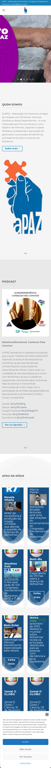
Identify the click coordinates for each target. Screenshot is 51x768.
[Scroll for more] (25, 253)
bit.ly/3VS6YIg (18, 404)
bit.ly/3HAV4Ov (21, 414)
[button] (47, 714)
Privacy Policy (25, 763)
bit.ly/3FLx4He (19, 407)
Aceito (25, 742)
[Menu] (3, 10)
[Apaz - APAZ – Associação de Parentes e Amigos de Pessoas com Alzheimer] (25, 10)
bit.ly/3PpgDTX (29, 410)
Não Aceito (25, 749)
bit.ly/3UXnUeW (25, 417)
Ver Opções (25, 756)
